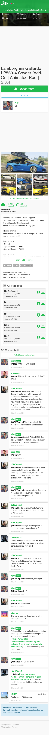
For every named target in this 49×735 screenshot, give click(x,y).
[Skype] (15, 105)
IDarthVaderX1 (17, 537)
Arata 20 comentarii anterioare (24, 355)
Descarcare (26, 88)
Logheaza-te (28, 707)
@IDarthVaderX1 (18, 591)
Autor (18, 361)
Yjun (16, 102)
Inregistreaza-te (10, 710)
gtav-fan (14, 613)
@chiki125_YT (17, 661)
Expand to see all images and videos (24, 198)
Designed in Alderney (10, 724)
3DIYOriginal (16, 388)
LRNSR (14, 694)
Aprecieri (23, 206)
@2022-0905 (16, 363)
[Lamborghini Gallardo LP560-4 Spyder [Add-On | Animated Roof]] (24, 162)
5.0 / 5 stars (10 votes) (8, 211)
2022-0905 (15, 373)
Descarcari (10, 206)
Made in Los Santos (9, 727)
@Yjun (14, 376)
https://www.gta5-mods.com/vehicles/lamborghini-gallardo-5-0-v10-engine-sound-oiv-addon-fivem (27, 642)
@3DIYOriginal (17, 422)
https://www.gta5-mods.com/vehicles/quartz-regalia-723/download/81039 (26, 677)
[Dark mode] (42, 10)
